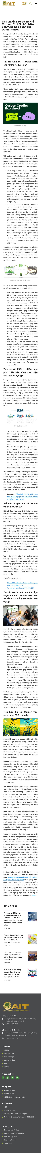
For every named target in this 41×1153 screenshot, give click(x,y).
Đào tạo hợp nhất (10, 1137)
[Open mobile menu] (36, 3)
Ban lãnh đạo (9, 1057)
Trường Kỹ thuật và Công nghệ (15, 1114)
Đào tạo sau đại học (11, 1130)
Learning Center (10, 1140)
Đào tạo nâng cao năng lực (14, 1133)
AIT (5, 1050)
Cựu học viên (9, 1053)
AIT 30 (6, 1067)
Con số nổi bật (9, 1060)
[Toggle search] (30, 3)
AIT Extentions (9, 1090)
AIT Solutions (9, 1094)
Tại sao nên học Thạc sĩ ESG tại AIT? (20, 588)
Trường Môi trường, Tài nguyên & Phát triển (19, 1117)
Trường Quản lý (9, 1110)
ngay (34, 895)
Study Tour (8, 1143)
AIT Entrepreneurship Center (14, 1097)
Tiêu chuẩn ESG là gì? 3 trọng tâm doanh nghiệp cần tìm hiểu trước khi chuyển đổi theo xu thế (22, 496)
